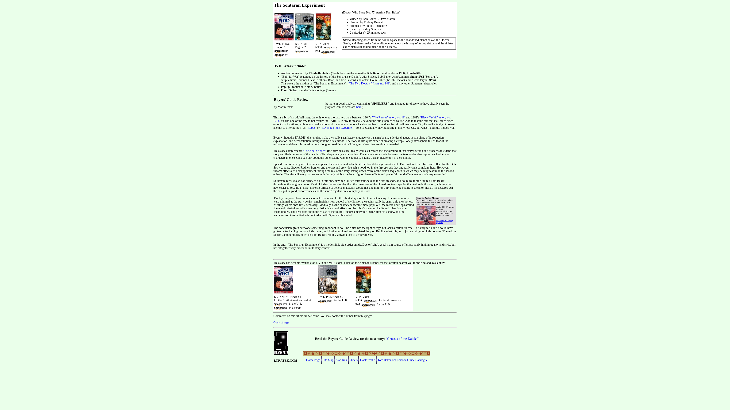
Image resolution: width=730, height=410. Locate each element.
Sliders (353, 360)
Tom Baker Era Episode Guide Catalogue (403, 360)
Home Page (313, 360)
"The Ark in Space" (314, 150)
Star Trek (341, 360)
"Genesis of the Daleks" (402, 339)
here (358, 107)
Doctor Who (367, 360)
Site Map (328, 360)
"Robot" (311, 127)
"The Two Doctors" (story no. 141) (369, 83)
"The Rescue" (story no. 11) (388, 117)
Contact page (281, 322)
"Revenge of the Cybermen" (337, 127)
